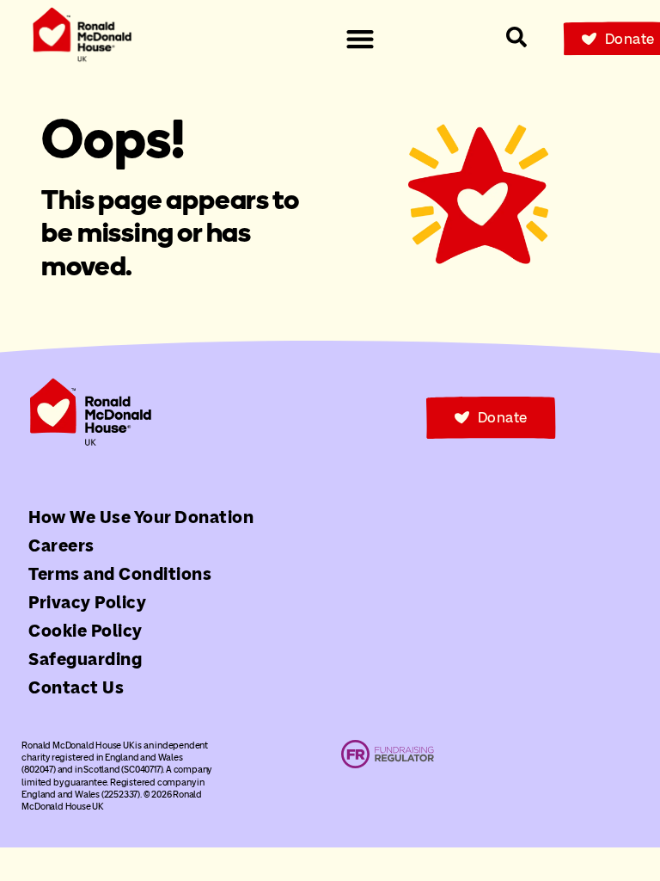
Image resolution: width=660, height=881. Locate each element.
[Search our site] (516, 37)
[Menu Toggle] (360, 38)
